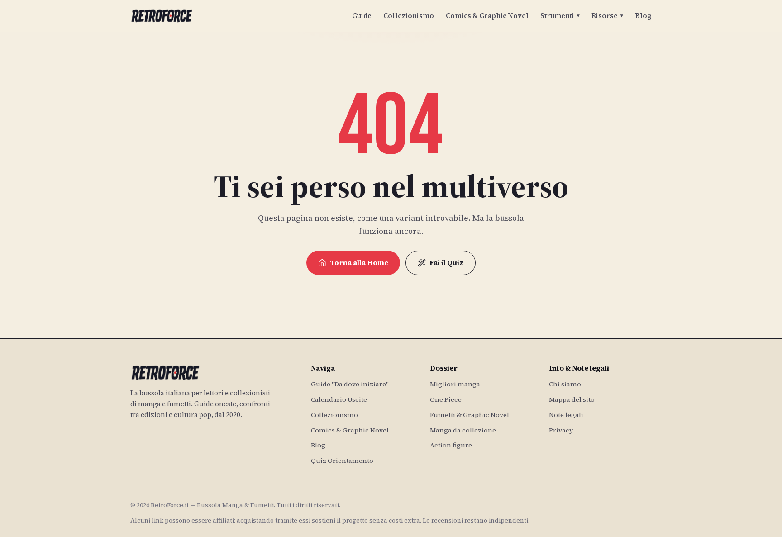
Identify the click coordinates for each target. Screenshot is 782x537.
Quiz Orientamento (342, 460)
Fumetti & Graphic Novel (469, 414)
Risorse (607, 15)
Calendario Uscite (339, 399)
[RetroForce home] (161, 16)
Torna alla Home (359, 262)
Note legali (566, 414)
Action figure (451, 445)
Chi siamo (565, 384)
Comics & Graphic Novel (487, 15)
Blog (643, 15)
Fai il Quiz (446, 262)
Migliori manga (455, 384)
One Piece (446, 399)
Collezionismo (408, 15)
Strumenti (560, 15)
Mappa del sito (572, 399)
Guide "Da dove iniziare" (350, 384)
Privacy (561, 430)
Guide (362, 15)
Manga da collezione (463, 430)
